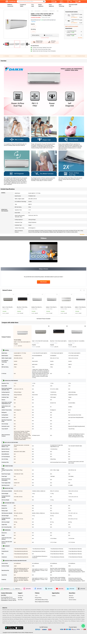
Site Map (20, 597)
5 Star (33, 31)
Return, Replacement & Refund (42, 601)
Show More (80, 37)
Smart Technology (61, 5)
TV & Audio (32, 5)
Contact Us (20, 595)
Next (29, 44)
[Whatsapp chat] (83, 626)
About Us (71, 595)
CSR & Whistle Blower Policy (41, 599)
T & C (36, 595)
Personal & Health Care (73, 5)
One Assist (20, 599)
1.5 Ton (33, 26)
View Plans (33, 21)
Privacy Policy (38, 597)
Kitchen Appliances (40, 5)
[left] (80, 290)
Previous (3, 44)
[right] (84, 290)
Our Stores (71, 597)
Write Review (43, 282)
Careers (54, 595)
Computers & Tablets (23, 5)
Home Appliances (51, 5)
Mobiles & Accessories (10, 5)
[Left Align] (44, 1)
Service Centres (72, 599)
